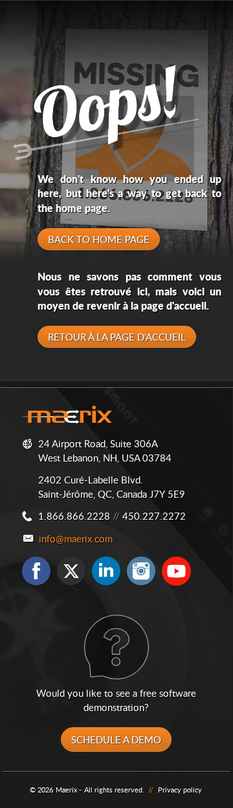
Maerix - (69, 789)
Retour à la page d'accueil (117, 336)
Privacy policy (180, 789)
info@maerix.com (76, 538)
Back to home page (99, 239)
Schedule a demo (116, 739)
